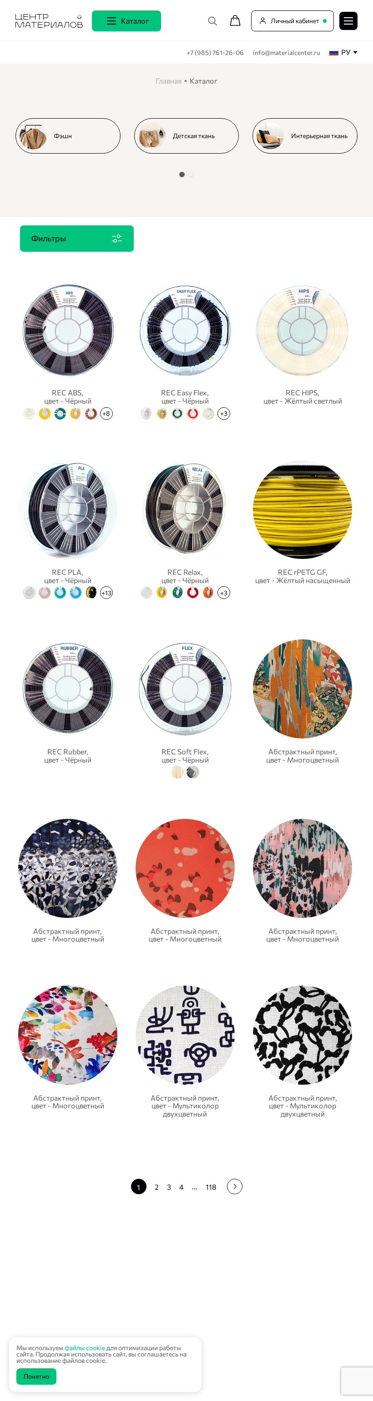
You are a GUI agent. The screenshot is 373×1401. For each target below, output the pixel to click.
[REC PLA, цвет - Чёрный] (67, 528)
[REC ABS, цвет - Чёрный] (67, 349)
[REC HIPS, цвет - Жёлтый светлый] (302, 349)
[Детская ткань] (190, 136)
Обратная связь (310, 1347)
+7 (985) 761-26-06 (215, 52)
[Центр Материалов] (49, 27)
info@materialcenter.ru (286, 52)
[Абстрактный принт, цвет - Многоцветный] (302, 707)
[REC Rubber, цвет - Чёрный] (67, 707)
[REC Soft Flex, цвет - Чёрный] (185, 707)
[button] (182, 174)
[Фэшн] (72, 136)
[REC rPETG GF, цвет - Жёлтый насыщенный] (302, 528)
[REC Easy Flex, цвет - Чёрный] (185, 349)
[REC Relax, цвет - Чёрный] (185, 528)
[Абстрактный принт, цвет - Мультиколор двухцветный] (185, 1051)
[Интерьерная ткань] (309, 136)
